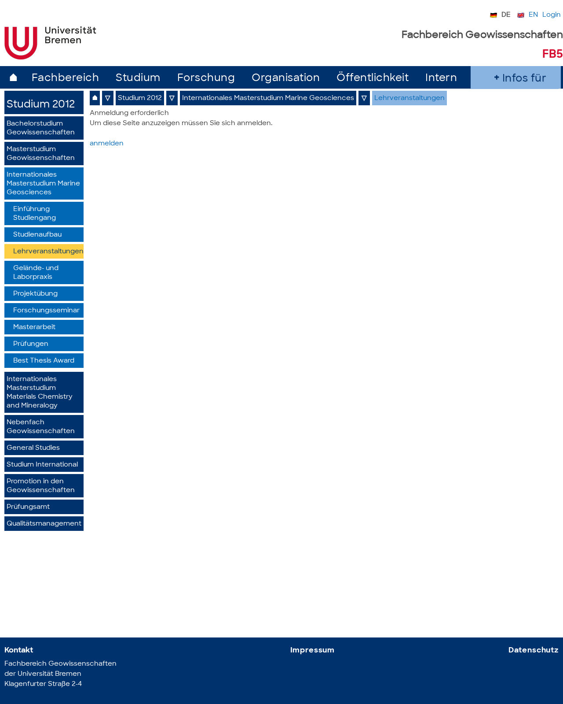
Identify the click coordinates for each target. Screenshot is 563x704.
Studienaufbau (37, 235)
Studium (138, 79)
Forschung (206, 79)
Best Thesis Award (43, 361)
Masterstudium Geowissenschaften (41, 154)
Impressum (312, 650)
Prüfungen (30, 344)
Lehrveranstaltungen (48, 251)
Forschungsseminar (46, 311)
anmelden (107, 144)
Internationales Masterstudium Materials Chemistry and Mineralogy (40, 392)
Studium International (42, 465)
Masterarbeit (34, 327)
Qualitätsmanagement (44, 524)
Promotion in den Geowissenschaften (41, 486)
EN (533, 15)
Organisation (286, 79)
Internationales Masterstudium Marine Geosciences (43, 184)
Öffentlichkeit (372, 79)
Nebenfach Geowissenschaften (41, 427)
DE (506, 15)
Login (551, 15)
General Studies (33, 448)
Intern (441, 79)
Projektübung (35, 294)
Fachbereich (65, 79)
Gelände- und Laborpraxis (35, 273)
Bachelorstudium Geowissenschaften (41, 128)
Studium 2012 (41, 105)
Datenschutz (533, 650)
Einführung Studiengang (34, 214)
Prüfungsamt (28, 507)
